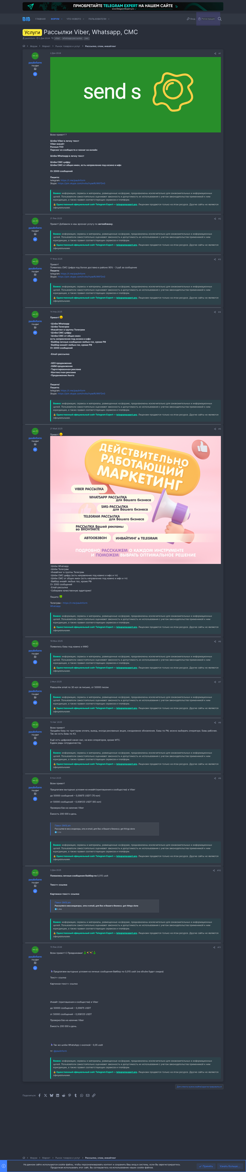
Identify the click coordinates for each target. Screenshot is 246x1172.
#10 (219, 870)
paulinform (30, 38)
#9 (219, 778)
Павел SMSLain (63, 825)
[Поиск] (219, 19)
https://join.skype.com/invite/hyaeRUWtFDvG (81, 183)
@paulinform (60, 1051)
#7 (219, 682)
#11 (219, 947)
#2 (219, 218)
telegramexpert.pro (126, 204)
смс (87, 38)
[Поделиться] (215, 53)
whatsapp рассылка (72, 38)
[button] (62, 19)
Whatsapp (55, 606)
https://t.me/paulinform (73, 180)
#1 (220, 53)
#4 (219, 312)
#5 (219, 429)
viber (57, 38)
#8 (219, 722)
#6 (219, 641)
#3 (219, 259)
